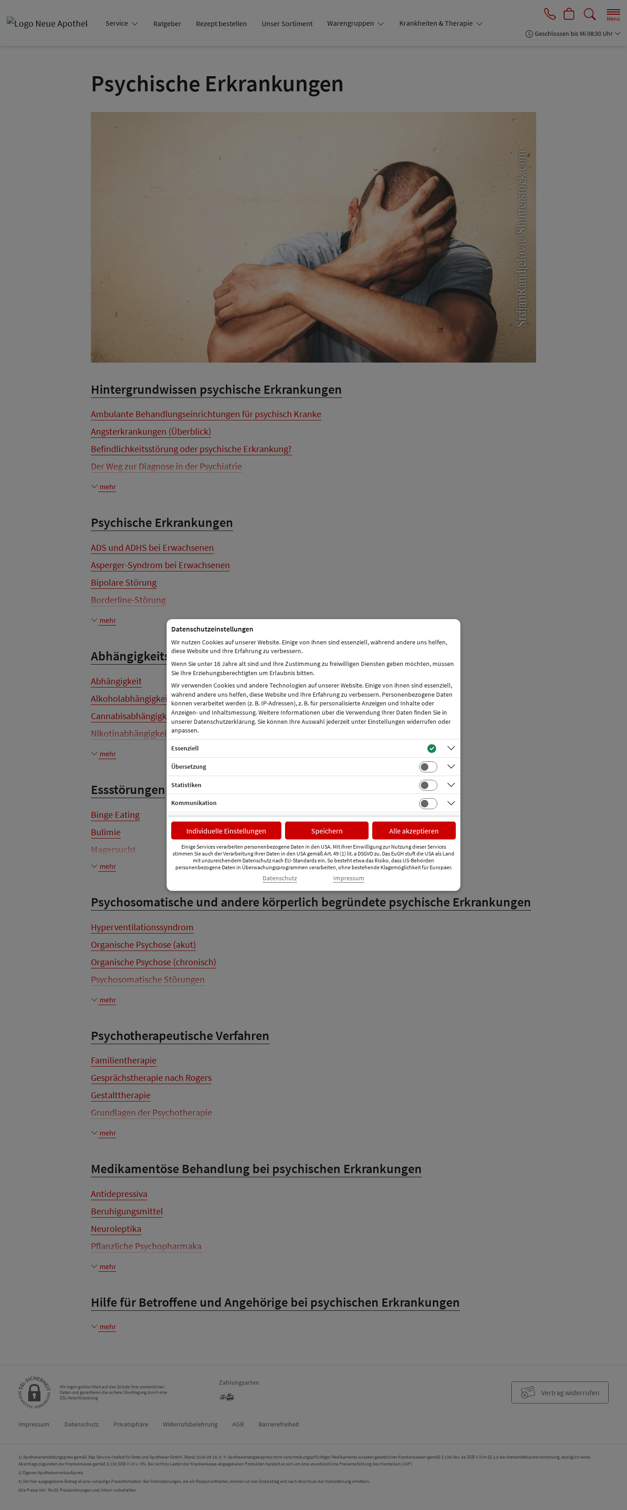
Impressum (348, 878)
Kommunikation (194, 803)
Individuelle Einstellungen (226, 830)
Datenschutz (280, 878)
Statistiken (186, 785)
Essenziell (185, 748)
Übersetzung (188, 766)
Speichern (327, 830)
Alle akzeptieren (414, 830)
